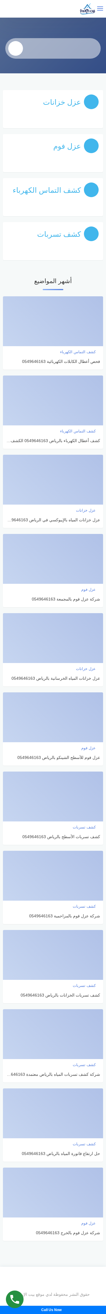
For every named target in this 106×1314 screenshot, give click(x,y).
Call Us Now (51, 1310)
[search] (15, 48)
